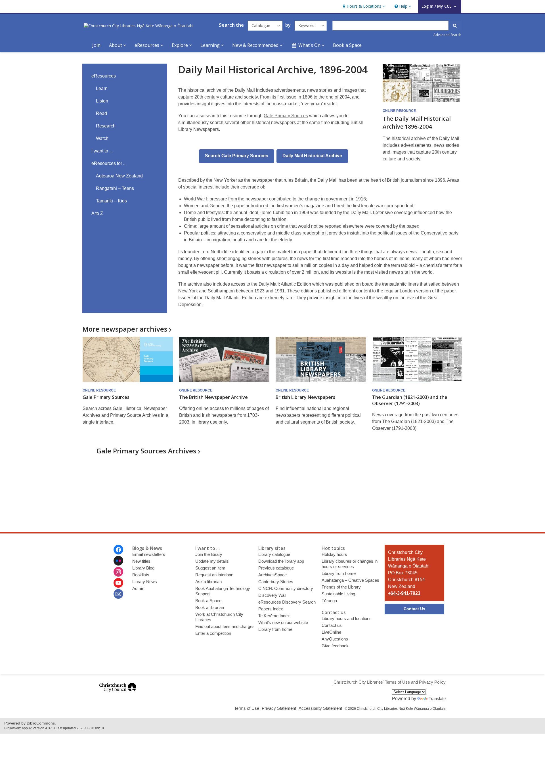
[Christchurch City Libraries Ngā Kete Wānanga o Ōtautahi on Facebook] (118, 549)
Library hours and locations (347, 618)
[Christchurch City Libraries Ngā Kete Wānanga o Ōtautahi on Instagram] (118, 572)
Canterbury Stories (275, 581)
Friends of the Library (341, 587)
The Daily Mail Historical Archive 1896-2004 (417, 122)
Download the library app (281, 561)
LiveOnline (331, 632)
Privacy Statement (279, 708)
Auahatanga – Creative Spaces (350, 580)
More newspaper (124, 329)
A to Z (97, 213)
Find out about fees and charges (225, 626)
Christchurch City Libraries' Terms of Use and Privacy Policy (390, 682)
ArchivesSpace (272, 574)
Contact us (332, 625)
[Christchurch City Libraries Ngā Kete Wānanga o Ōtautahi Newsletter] (118, 594)
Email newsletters (148, 554)
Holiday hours (334, 554)
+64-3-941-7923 (404, 593)
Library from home (275, 629)
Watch (102, 138)
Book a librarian (209, 607)
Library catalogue (274, 554)
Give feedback (335, 645)
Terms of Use (246, 708)
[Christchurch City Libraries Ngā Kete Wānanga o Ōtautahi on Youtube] (118, 583)
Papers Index (270, 608)
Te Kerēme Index (274, 615)
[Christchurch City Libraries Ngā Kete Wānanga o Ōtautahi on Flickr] (118, 561)
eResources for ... (109, 163)
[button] (363, 6)
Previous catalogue (276, 568)
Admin (138, 588)
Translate (437, 698)
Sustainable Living (338, 593)
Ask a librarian (208, 581)
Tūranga (329, 600)
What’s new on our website (283, 622)
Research (106, 125)
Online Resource (399, 111)
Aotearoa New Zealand (119, 175)
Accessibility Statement (320, 708)
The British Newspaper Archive (213, 397)
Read (101, 113)
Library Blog (143, 568)
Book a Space (347, 45)
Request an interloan (214, 574)
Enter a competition (213, 633)
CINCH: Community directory (285, 588)
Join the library (208, 554)
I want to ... (102, 150)
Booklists (140, 574)
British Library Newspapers (305, 397)
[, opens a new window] (117, 694)
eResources (103, 76)
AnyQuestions (335, 639)
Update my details (212, 561)
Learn (102, 88)
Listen (102, 101)
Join (96, 45)
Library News (144, 581)
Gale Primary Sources (286, 115)
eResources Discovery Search (287, 602)
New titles (141, 561)
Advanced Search (447, 34)
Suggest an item (210, 568)
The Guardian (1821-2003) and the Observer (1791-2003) (409, 400)
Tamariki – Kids (111, 200)
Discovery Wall (272, 595)
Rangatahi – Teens (115, 188)
